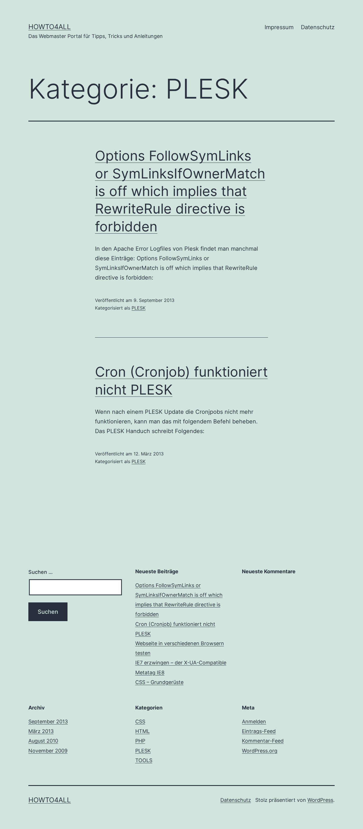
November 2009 (47, 751)
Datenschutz (318, 27)
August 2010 (43, 741)
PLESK (138, 308)
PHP (140, 741)
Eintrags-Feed (259, 731)
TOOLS (143, 760)
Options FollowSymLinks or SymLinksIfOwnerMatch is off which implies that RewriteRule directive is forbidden (180, 191)
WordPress (320, 800)
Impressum (279, 27)
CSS (140, 721)
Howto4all (49, 27)
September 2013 (48, 721)
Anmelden (254, 721)
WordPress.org (259, 751)
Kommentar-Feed (263, 741)
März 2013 (41, 731)
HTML (142, 731)
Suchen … (40, 572)
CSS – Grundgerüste (159, 682)
